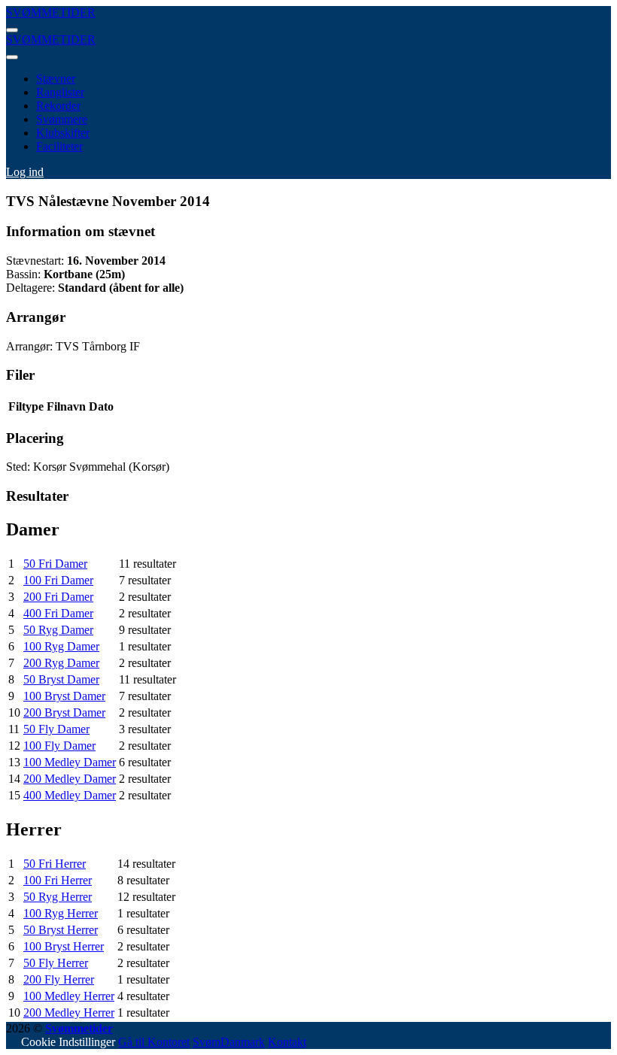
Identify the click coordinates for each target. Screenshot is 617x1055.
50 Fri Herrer (54, 863)
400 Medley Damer (69, 795)
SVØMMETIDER (51, 12)
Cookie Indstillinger (68, 1041)
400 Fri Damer (58, 613)
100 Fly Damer (59, 745)
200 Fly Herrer (58, 979)
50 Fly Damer (56, 729)
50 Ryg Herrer (57, 896)
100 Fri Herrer (57, 880)
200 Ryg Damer (61, 662)
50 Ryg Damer (58, 629)
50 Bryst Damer (61, 679)
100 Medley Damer (69, 762)
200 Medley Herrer (68, 1012)
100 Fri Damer (58, 580)
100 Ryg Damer (61, 646)
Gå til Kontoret (154, 1041)
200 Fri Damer (58, 596)
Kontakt (287, 1041)
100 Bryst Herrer (63, 946)
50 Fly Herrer (55, 962)
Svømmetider (79, 1028)
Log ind (25, 171)
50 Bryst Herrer (60, 929)
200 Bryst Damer (64, 712)
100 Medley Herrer (68, 996)
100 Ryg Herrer (60, 913)
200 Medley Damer (69, 778)
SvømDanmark (229, 1041)
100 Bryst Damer (64, 696)
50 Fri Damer (55, 563)
